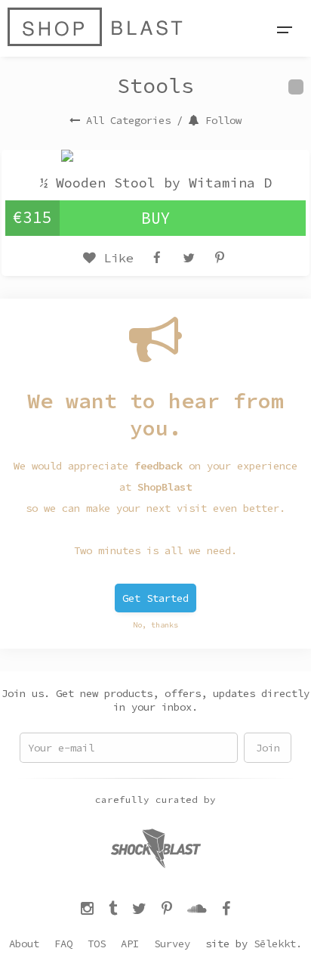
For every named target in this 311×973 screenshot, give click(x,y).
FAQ (63, 943)
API (130, 943)
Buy (156, 218)
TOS (97, 943)
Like (115, 257)
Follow (223, 120)
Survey (172, 943)
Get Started (155, 598)
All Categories (128, 120)
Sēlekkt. (278, 943)
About (24, 943)
